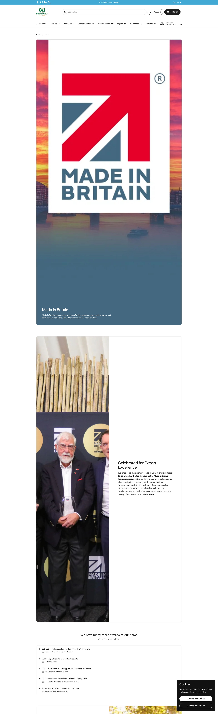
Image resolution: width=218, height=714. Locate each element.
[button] (172, 12)
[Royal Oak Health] (42, 12)
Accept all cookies (196, 698)
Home (38, 35)
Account (157, 12)
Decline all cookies (196, 705)
